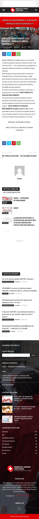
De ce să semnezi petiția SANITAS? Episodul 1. (18, 279)
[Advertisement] (19, 3)
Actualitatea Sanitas (8, 281)
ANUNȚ (16, 208)
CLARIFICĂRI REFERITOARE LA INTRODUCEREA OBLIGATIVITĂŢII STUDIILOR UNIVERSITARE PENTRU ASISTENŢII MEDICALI (17, 378)
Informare (15, 35)
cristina (13, 331)
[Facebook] (4, 54)
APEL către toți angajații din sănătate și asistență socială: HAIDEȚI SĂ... (23, 398)
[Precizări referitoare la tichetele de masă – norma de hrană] (7, 409)
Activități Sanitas (5, 202)
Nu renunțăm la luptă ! (28, 156)
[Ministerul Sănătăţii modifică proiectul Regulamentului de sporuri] (7, 419)
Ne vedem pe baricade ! (10, 157)
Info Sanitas (6, 331)
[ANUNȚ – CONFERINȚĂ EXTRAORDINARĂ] (7, 200)
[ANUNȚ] (7, 210)
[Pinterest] (14, 54)
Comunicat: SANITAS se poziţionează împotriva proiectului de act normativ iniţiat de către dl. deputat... (18, 314)
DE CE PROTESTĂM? (8, 385)
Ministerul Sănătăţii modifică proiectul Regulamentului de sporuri (23, 419)
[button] (3, 10)
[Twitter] (9, 54)
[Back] (20, 176)
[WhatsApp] (18, 54)
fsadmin (9, 47)
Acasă (2, 14)
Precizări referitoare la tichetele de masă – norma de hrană (24, 408)
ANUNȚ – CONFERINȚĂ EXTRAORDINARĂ (14, 367)
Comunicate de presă (11, 14)
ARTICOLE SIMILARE (10, 189)
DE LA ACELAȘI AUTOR (11, 192)
